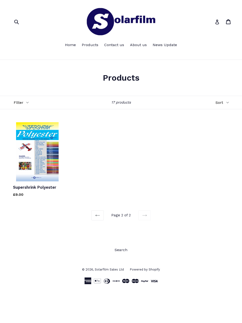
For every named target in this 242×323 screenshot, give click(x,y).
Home (70, 45)
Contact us (114, 45)
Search (121, 250)
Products (90, 45)
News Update (165, 45)
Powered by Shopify (145, 269)
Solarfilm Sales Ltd (109, 269)
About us (138, 45)
